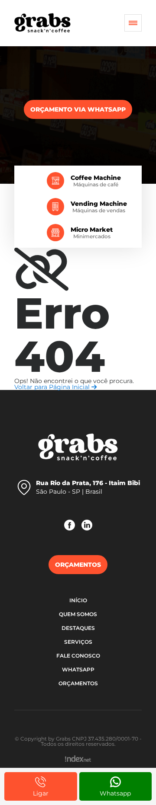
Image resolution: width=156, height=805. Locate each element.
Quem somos (78, 614)
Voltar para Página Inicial (52, 387)
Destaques (78, 628)
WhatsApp (78, 669)
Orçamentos (78, 683)
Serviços (78, 642)
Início (78, 600)
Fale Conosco (78, 655)
